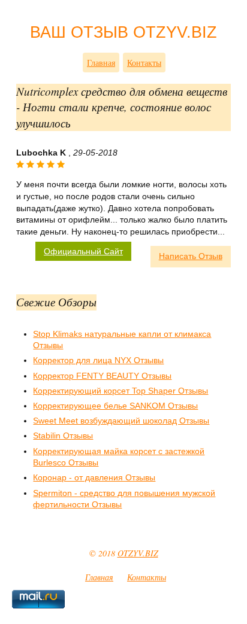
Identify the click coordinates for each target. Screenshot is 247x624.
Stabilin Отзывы (63, 435)
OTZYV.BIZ (138, 553)
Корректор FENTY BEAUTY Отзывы (102, 376)
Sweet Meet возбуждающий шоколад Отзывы (121, 420)
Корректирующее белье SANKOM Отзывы (115, 405)
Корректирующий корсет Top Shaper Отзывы (120, 390)
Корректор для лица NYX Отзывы (98, 360)
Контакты (144, 62)
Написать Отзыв (190, 256)
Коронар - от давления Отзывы (94, 477)
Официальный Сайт (83, 251)
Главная (101, 62)
